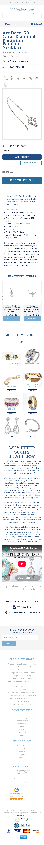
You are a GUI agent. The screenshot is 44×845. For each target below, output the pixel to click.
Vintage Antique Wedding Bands (22, 673)
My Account (13, 2)
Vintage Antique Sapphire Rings (22, 667)
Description (22, 180)
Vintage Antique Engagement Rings (22, 664)
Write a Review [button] (10, 56)
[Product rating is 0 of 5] (7, 52)
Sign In (32, 2)
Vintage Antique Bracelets (22, 678)
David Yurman (32, 432)
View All (12, 367)
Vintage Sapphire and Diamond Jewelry (22, 693)
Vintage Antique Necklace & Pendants (22, 681)
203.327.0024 (22, 783)
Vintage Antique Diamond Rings (22, 670)
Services (22, 729)
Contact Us (22, 749)
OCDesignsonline (22, 815)
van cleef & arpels (32, 385)
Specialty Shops (22, 721)
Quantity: (6, 150)
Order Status (22, 746)
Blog (22, 726)
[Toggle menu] (3, 24)
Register (22, 758)
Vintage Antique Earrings (22, 676)
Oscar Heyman (32, 363)
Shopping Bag (22, 760)
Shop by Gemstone (22, 690)
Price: (5, 68)
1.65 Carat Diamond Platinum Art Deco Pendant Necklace (11, 308)
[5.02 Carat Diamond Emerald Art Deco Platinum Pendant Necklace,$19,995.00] (32, 292)
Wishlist (22, 752)
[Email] (7, 172)
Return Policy (22, 718)
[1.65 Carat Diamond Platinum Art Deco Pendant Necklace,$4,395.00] (11, 292)
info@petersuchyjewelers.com (22, 778)
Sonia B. (11, 409)
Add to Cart (11, 318)
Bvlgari (32, 409)
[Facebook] (3, 172)
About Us (22, 715)
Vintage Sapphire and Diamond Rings (22, 695)
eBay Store (22, 724)
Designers (22, 732)
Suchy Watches (22, 687)
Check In (24, 2)
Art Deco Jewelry (22, 701)
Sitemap (22, 735)
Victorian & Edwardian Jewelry (22, 704)
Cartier (12, 432)
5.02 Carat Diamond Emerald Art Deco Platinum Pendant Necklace (32, 308)
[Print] (11, 172)
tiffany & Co (12, 363)
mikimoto (12, 386)
